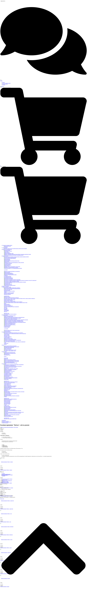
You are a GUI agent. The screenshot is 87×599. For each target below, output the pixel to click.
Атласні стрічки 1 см (7, 384)
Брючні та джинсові (7, 400)
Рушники (9, 325)
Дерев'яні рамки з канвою (17, 318)
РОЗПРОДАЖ (11, 347)
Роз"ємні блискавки (7, 402)
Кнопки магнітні (12, 409)
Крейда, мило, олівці (14, 368)
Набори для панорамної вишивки (20, 322)
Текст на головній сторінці (6, 83)
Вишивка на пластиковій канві (7, 249)
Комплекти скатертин (7, 294)
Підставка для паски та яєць (8, 305)
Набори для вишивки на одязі (18, 321)
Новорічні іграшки (13, 274)
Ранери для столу (13, 324)
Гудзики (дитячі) (6, 405)
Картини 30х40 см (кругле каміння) (21, 248)
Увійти (1, 80)
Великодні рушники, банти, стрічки (9, 299)
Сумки (5, 342)
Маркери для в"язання (12, 369)
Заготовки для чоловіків (7, 336)
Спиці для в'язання (14, 393)
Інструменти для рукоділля (17, 366)
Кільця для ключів (13, 407)
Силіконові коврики (14, 377)
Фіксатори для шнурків (15, 414)
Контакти (3, 84)
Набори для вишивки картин (18, 320)
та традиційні (6, 328)
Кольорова (5, 309)
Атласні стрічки (12, 382)
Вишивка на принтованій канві (19, 317)
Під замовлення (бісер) (7, 276)
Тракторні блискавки (7, 403)
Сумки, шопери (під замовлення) (20, 341)
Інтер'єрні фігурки (13, 257)
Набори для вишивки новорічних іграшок (24, 254)
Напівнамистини (6, 390)
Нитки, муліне (4, 351)
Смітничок (10, 378)
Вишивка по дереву (5, 481)
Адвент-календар (13, 258)
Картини (8, 264)
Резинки (8, 392)
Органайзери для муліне (7, 374)
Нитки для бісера (12, 359)
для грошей (6, 269)
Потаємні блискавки (7, 401)
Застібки (8, 406)
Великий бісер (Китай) (15, 346)
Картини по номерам (5, 286)
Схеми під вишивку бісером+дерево (21, 302)
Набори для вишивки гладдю (8, 316)
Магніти (8, 252)
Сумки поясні (6, 343)
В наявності (6, 275)
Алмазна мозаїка (4, 247)
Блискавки (10, 399)
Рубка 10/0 (9, 348)
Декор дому (10, 289)
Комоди (8, 265)
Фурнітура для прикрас (15, 395)
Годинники (10, 263)
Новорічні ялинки (7, 304)
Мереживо (9, 387)
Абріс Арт (5, 307)
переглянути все (6, 313)
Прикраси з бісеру (13, 339)
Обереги (8, 296)
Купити (2, 430)
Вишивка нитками (5, 314)
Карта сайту (2, 498)
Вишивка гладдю (12, 315)
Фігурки (8, 283)
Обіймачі (5, 396)
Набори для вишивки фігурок (18, 255)
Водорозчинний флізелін (16, 288)
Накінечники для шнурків (17, 410)
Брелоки (8, 250)
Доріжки (5, 291)
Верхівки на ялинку (7, 290)
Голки (8, 367)
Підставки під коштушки (16, 279)
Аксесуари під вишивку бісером (7, 245)
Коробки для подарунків (16, 266)
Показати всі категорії (3, 483)
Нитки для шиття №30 (15, 361)
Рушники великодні (7, 326)
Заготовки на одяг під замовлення (20, 333)
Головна (3, 82)
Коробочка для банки (14, 267)
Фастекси (9, 415)
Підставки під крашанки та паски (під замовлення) (28, 280)
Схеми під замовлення (15, 306)
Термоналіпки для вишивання (18, 364)
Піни (7, 411)
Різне (7, 413)
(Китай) (5, 356)
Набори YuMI (11, 253)
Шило (8, 379)
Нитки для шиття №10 (15, 360)
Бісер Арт (5, 311)
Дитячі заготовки (6, 334)
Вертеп (8, 261)
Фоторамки (10, 284)
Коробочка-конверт (19, 268)
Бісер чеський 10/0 (13, 345)
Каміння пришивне (7, 389)
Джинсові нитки (12, 352)
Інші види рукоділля (14, 381)
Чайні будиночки (12, 285)
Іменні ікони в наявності (16, 287)
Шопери (5, 344)
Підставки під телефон (15, 281)
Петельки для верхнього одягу (19, 412)
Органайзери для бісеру (7, 373)
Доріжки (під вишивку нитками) (9, 292)
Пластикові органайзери (8, 375)
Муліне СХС (6, 358)
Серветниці (10, 282)
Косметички (10, 338)
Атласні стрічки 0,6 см (7, 383)
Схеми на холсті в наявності (17, 301)
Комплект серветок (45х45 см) (8, 293)
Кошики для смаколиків (16, 271)
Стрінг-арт (10, 394)
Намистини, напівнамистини (18, 388)
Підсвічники (11, 278)
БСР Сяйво (5, 308)
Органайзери (11, 372)
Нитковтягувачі (12, 371)
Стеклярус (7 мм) (12, 350)
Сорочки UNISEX (7, 337)
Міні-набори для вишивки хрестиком (22, 319)
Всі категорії (4, 363)
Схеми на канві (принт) (15, 330)
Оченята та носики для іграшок (19, 391)
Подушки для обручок (15, 297)
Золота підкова (6, 310)
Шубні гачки (11, 416)
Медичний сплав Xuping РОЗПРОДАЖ (10, 418)
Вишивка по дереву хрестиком (19, 262)
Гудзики (5, 404)
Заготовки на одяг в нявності (18, 332)
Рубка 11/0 (9, 349)
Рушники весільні (7, 327)
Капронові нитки (13, 353)
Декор (8, 251)
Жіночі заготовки (6, 335)
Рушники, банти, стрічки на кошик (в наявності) (27, 298)
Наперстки (10, 370)
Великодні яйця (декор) (15, 260)
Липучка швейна (12, 386)
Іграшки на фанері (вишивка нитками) (23, 256)
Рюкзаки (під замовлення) (17, 340)
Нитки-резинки (12, 362)
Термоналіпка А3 (13, 365)
